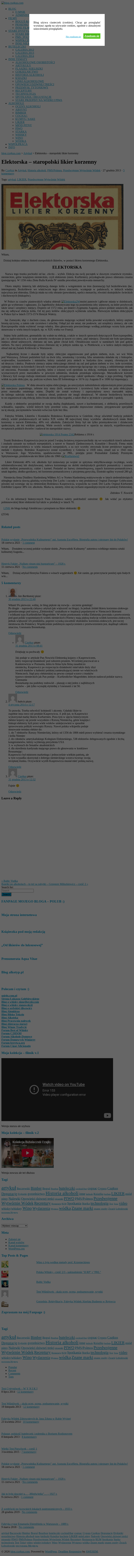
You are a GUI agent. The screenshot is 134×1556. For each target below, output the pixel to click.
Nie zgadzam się (73, 36)
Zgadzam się (91, 35)
